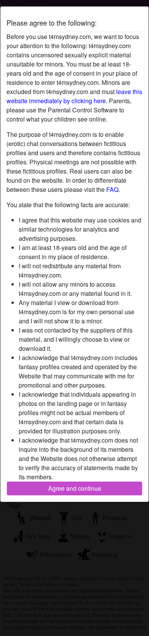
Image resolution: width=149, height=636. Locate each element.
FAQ (112, 189)
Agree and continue (74, 488)
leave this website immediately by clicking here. (74, 96)
